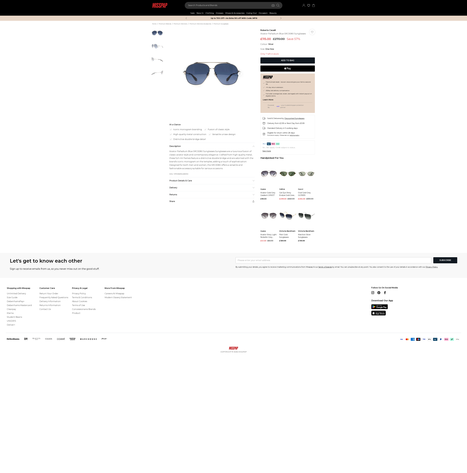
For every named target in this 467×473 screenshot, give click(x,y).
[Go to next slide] (240, 74)
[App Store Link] (379, 309)
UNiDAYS (11, 321)
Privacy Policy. (432, 267)
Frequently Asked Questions (53, 297)
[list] (212, 74)
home (154, 24)
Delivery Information (50, 301)
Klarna (10, 313)
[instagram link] (372, 292)
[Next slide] (280, 18)
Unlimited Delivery (16, 293)
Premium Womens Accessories (200, 24)
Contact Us (45, 309)
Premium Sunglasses (221, 24)
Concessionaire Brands (84, 309)
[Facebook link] (384, 292)
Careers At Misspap (114, 293)
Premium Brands (165, 24)
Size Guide (12, 297)
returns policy (294, 135)
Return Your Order (48, 293)
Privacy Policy (79, 293)
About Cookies (79, 301)
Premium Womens (180, 24)
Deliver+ (11, 325)
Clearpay (11, 309)
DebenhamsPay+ (15, 301)
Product (76, 313)
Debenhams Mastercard (19, 305)
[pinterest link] (378, 292)
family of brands (325, 267)
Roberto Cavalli (268, 30)
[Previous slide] (186, 18)
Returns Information (50, 305)
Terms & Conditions (82, 297)
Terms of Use (78, 305)
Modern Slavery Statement (118, 297)
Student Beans (14, 317)
